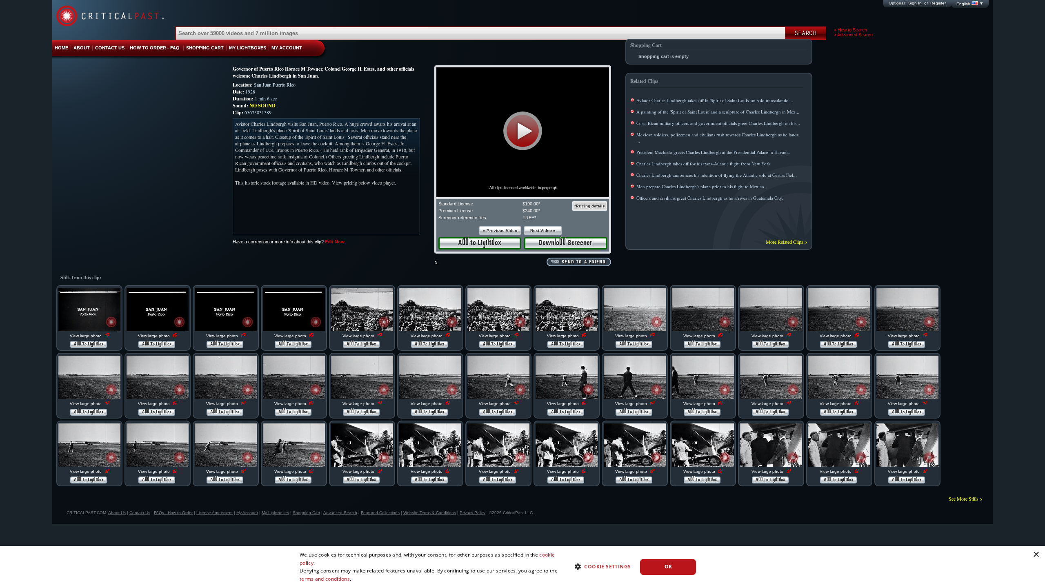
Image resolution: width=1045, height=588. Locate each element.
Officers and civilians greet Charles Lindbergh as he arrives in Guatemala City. (709, 198)
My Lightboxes (275, 512)
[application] (522, 132)
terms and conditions (325, 578)
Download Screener (565, 243)
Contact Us (139, 512)
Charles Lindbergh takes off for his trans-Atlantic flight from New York (703, 163)
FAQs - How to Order (173, 512)
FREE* (529, 217)
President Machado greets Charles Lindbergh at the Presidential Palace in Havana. (713, 152)
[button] (523, 131)
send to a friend (584, 262)
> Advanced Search (853, 34)
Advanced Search (340, 512)
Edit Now (335, 241)
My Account (247, 512)
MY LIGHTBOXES (248, 47)
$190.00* (531, 203)
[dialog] (522, 567)
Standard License (455, 203)
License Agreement (214, 512)
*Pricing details (589, 206)
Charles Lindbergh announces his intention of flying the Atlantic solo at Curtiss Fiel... (716, 175)
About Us (117, 512)
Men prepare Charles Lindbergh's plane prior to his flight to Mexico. (700, 186)
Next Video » (543, 230)
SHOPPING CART (205, 47)
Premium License (455, 210)
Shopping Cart (306, 512)
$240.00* (531, 210)
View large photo (86, 336)
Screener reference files (462, 217)
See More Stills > (966, 498)
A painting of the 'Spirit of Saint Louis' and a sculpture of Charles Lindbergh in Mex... (717, 112)
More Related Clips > (786, 241)
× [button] (1036, 555)
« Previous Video (500, 230)
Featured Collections (380, 512)
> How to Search (850, 29)
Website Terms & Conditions (429, 512)
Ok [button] (668, 566)
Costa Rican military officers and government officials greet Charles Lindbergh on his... (718, 123)
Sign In (915, 3)
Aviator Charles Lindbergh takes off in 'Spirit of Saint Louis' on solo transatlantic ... (714, 100)
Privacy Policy (472, 512)
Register (938, 3)
